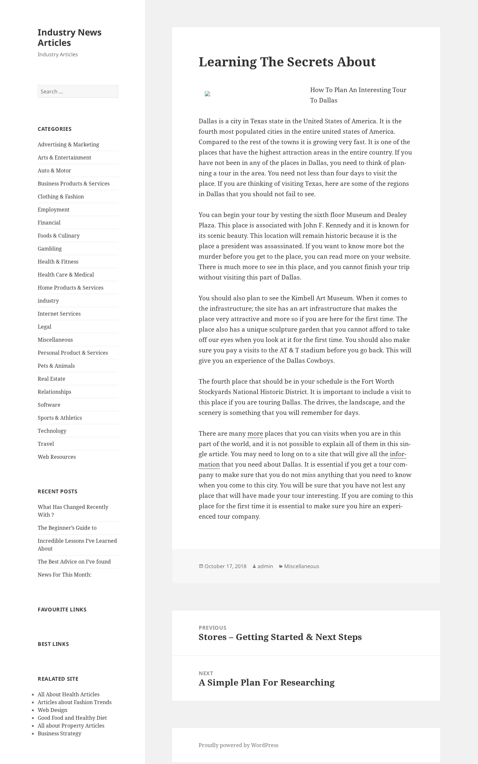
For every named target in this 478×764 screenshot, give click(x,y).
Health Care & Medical (66, 274)
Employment (54, 209)
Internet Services (59, 313)
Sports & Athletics (60, 417)
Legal (44, 326)
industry (48, 300)
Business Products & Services (74, 183)
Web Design (52, 710)
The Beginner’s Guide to (67, 527)
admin (265, 566)
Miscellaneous (55, 339)
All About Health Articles (69, 694)
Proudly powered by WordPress (238, 745)
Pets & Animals (56, 365)
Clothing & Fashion (61, 196)
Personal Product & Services (73, 352)
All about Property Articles (71, 725)
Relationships (54, 391)
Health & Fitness (58, 261)
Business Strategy (59, 733)
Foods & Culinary (59, 235)
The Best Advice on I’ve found (74, 561)
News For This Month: (65, 574)
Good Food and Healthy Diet (72, 717)
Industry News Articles (69, 37)
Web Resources (57, 456)
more (255, 433)
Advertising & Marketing (68, 144)
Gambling (50, 248)
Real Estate (51, 378)
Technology (52, 430)
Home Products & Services (70, 287)
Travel (46, 443)
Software (49, 404)
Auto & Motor (54, 170)
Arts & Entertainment (64, 157)
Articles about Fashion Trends (75, 702)
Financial (49, 222)
